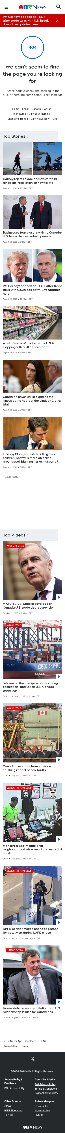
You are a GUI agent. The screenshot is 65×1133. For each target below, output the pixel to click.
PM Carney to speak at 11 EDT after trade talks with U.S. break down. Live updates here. (32, 289)
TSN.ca (8, 1114)
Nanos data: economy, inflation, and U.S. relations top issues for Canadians (32, 1010)
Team (24, 1046)
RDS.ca (39, 1114)
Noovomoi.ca (42, 1110)
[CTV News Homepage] (32, 7)
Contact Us (31, 1041)
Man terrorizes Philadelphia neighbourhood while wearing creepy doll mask (32, 849)
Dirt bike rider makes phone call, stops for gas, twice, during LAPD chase (30, 930)
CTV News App (13, 1041)
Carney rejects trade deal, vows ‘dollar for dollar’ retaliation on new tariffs (30, 181)
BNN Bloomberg (13, 1110)
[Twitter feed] (32, 1058)
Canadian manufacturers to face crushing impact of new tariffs (27, 768)
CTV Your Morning (39, 113)
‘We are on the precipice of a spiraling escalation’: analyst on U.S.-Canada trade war (30, 687)
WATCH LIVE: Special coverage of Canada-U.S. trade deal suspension (29, 605)
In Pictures (19, 113)
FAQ (43, 1041)
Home (15, 108)
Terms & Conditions (46, 1088)
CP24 (7, 1106)
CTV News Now (40, 118)
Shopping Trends (18, 118)
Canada (36, 108)
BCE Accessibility (14, 1088)
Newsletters (11, 1046)
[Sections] (6, 7)
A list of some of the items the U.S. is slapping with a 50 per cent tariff (29, 345)
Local (25, 108)
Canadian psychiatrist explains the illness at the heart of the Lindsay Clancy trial (32, 400)
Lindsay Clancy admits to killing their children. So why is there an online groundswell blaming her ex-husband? (30, 458)
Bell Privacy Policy (45, 1084)
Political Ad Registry (46, 1092)
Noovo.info (41, 1106)
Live (55, 118)
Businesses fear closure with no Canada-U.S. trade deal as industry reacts (32, 234)
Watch (47, 108)
